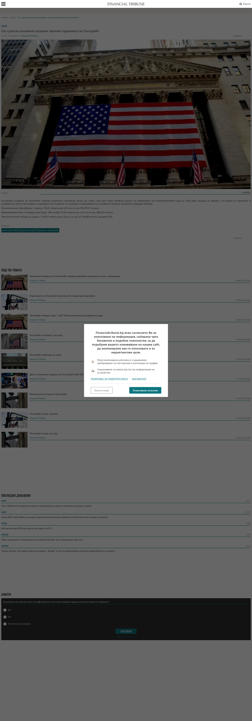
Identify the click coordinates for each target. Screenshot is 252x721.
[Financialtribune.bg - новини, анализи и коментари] (126, 4)
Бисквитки (139, 378)
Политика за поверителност (109, 378)
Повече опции (101, 390)
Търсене (247, 4)
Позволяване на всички (145, 390)
